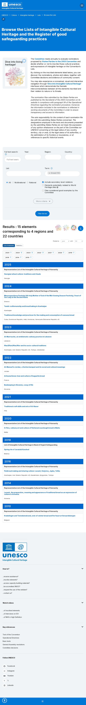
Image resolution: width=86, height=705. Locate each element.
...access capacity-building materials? (16, 583)
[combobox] (33, 157)
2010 (29, 257)
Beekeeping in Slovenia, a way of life (18, 385)
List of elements (9, 245)
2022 (41, 253)
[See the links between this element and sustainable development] (73, 227)
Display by (56, 241)
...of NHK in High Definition (12, 617)
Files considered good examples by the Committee (61, 191)
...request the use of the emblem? (15, 590)
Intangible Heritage (27, 15)
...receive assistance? (10, 576)
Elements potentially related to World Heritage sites (60, 186)
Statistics (19, 245)
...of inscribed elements (11, 610)
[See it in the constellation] (58, 227)
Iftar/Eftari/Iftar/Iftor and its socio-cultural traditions (25, 345)
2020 (62, 253)
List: (7, 168)
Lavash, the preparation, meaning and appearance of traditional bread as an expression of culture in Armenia (40, 493)
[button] (3, 20)
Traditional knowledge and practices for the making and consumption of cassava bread (39, 315)
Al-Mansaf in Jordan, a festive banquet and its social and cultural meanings (34, 367)
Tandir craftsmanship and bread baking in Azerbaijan (25, 306)
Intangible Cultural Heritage (12, 8)
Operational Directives (11, 638)
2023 (30, 253)
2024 (19, 253)
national (32, 182)
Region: (48, 152)
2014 (19, 257)
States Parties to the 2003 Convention (59, 61)
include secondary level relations (59, 182)
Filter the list (42, 214)
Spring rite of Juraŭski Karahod (16, 449)
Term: (47, 168)
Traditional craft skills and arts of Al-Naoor (21, 406)
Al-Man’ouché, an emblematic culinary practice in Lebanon (28, 337)
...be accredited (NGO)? (11, 586)
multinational (20, 182)
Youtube (10, 676)
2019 (72, 253)
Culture (14, 15)
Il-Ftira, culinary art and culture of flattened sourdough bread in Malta (32, 428)
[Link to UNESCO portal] (29, 4)
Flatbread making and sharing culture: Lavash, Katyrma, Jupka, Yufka (32, 471)
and (71, 241)
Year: (27, 152)
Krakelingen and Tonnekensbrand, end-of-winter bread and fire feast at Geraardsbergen (39, 516)
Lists (39, 15)
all (10, 182)
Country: (68, 152)
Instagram (10, 671)
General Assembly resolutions (14, 644)
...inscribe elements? (10, 580)
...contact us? (7, 593)
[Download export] (80, 229)
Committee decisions (10, 648)
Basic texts (7, 641)
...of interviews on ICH (11, 614)
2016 (9, 257)
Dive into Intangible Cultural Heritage (64, 84)
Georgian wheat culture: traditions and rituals (22, 274)
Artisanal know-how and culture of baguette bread (24, 376)
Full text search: (11, 152)
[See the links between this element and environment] (66, 227)
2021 (51, 253)
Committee (39, 59)
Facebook (11, 666)
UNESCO (5, 15)
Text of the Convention (11, 635)
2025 (9, 253)
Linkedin (10, 685)
